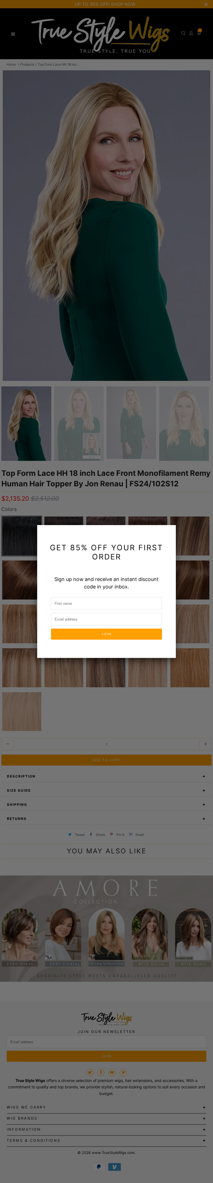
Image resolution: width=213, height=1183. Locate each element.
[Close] (168, 532)
